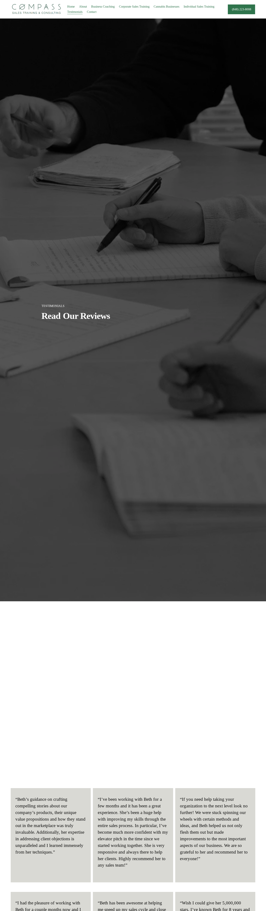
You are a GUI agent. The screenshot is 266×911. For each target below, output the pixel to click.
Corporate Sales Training (134, 6)
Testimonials (75, 11)
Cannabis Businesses (166, 6)
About (83, 6)
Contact (91, 11)
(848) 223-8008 (241, 9)
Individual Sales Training (199, 6)
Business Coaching (103, 6)
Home (71, 6)
